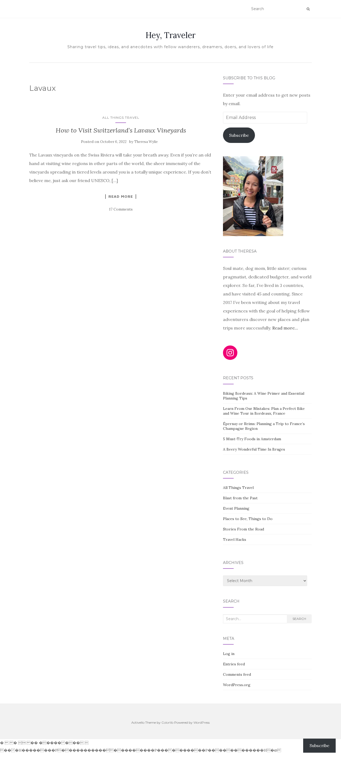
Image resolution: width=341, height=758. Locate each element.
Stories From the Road (243, 529)
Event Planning (236, 508)
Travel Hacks (234, 539)
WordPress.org (236, 684)
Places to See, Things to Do (248, 518)
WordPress (201, 722)
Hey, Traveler (170, 35)
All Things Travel (120, 118)
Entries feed (234, 664)
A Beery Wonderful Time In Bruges (254, 449)
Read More (120, 196)
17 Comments (121, 209)
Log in (228, 653)
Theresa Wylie (146, 141)
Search (299, 619)
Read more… (285, 328)
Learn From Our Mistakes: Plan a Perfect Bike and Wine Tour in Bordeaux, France (264, 411)
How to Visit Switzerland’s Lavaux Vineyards (121, 130)
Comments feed (237, 674)
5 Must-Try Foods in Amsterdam (252, 438)
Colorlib (167, 722)
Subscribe (239, 135)
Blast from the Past (240, 498)
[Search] (308, 9)
